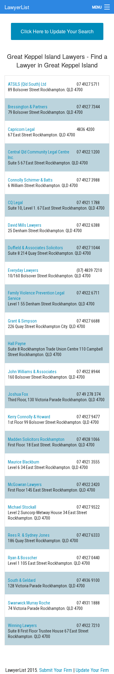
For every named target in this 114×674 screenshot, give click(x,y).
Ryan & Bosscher (22, 557)
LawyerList (17, 7)
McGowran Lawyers (25, 484)
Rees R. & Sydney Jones (29, 535)
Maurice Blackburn (23, 462)
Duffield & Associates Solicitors (35, 247)
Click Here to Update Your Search (57, 31)
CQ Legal (15, 202)
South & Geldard (22, 580)
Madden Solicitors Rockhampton (36, 439)
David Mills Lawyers (24, 225)
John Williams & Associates (32, 371)
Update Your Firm (92, 670)
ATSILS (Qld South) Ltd (27, 84)
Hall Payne (17, 343)
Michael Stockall (22, 507)
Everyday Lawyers (23, 270)
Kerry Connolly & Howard (29, 416)
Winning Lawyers (22, 625)
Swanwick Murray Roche (29, 602)
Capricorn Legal (21, 129)
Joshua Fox (18, 394)
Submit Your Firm (55, 670)
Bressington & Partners (27, 106)
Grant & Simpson (22, 321)
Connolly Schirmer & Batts (30, 180)
